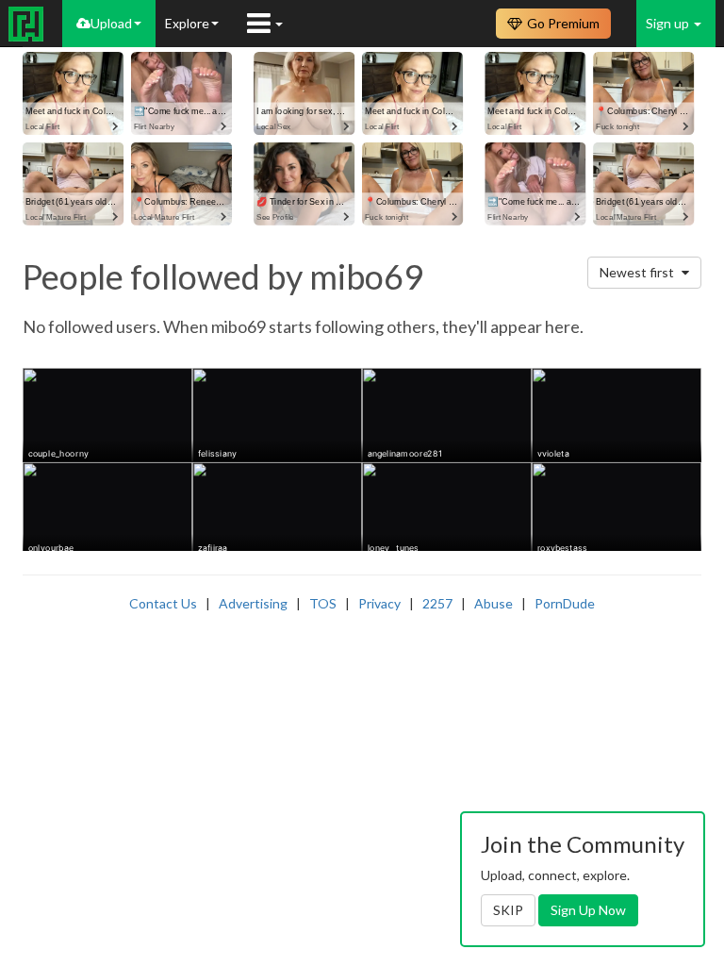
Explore (187, 23)
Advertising (253, 603)
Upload (111, 23)
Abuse (493, 603)
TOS (323, 603)
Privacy (379, 603)
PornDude (565, 603)
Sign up (669, 23)
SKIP (508, 910)
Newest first (638, 272)
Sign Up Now (588, 910)
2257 (437, 603)
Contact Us (163, 603)
